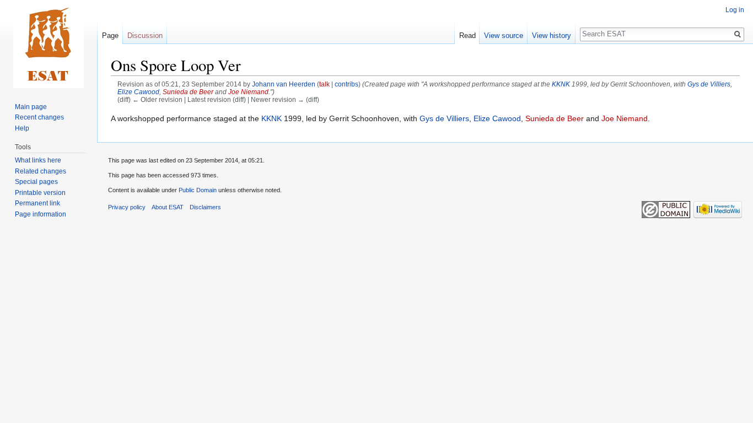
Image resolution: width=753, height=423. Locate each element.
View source (503, 35)
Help (22, 128)
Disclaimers (205, 207)
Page (110, 35)
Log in (734, 10)
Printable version (40, 193)
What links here (38, 160)
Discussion (145, 35)
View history (551, 35)
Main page (31, 107)
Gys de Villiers (708, 84)
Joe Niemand (248, 91)
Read (467, 35)
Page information (40, 214)
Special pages (36, 182)
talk (324, 84)
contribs (346, 84)
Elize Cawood (138, 91)
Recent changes (39, 117)
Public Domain (198, 190)
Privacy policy (127, 207)
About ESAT (168, 207)
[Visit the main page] (48, 44)
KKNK (561, 84)
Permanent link (37, 203)
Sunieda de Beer (188, 91)
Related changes (40, 171)
